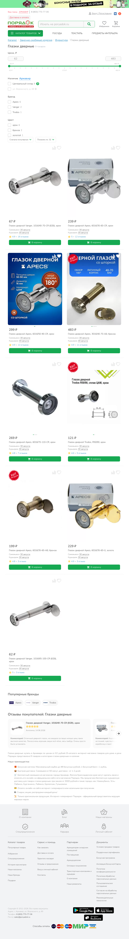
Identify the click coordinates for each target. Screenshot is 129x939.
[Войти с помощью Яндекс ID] (119, 13)
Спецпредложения (16, 858)
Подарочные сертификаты (108, 852)
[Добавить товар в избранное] (59, 148)
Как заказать (42, 847)
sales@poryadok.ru (22, 917)
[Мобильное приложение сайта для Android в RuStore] (93, 918)
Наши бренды (14, 875)
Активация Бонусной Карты (108, 864)
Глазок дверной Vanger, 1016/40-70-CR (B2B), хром (53, 723)
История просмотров (17, 864)
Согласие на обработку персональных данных (106, 892)
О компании (72, 878)
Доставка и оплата (19, 17)
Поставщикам (73, 855)
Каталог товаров (16, 842)
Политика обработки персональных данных (106, 877)
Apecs (18, 702)
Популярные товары (17, 847)
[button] (25, 33)
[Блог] (64, 812)
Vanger (35, 702)
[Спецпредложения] (25, 827)
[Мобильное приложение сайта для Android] (83, 910)
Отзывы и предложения (47, 864)
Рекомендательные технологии (104, 899)
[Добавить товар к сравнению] (54, 148)
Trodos (52, 702)
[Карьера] (64, 826)
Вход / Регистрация (102, 13)
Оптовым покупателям (77, 865)
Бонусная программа (105, 858)
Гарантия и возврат (45, 858)
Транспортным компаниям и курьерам (79, 872)
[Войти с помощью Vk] (115, 13)
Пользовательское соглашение (104, 884)
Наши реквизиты (74, 884)
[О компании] (25, 812)
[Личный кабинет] (104, 826)
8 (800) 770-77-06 (40, 12)
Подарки (12, 880)
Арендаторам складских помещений (77, 849)
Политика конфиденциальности (105, 870)
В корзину (37, 242)
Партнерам (72, 842)
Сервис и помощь (46, 842)
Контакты (41, 875)
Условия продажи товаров (107, 847)
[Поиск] (89, 24)
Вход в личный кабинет (47, 869)
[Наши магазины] (104, 812)
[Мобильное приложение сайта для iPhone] (104, 910)
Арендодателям (74, 860)
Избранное (13, 853)
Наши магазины (15, 869)
